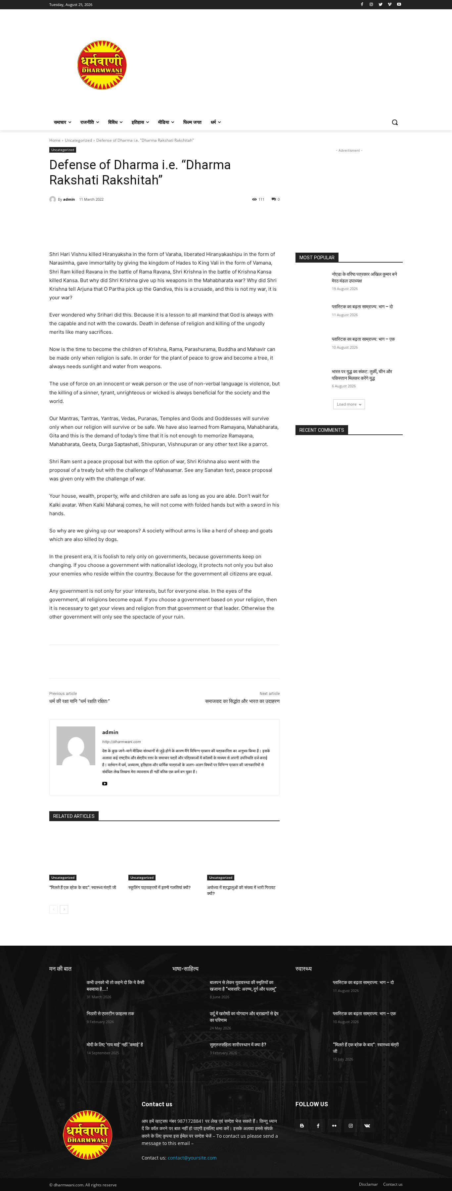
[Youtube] (399, 5)
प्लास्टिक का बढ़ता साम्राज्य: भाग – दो (362, 306)
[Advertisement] (279, 65)
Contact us (393, 1184)
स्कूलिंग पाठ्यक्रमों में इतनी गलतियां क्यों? (159, 887)
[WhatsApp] (140, 216)
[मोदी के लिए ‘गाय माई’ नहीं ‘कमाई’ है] (65, 1053)
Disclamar (368, 1184)
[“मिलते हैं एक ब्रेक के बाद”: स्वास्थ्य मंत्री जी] (85, 855)
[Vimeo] (389, 5)
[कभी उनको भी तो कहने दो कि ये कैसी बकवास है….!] (65, 990)
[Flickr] (334, 1125)
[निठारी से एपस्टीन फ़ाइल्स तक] (65, 1022)
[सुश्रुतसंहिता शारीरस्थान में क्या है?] (188, 1053)
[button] (395, 122)
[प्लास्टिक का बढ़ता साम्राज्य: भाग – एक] (311, 347)
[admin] (53, 199)
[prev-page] (53, 909)
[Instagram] (371, 5)
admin (69, 199)
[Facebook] (362, 5)
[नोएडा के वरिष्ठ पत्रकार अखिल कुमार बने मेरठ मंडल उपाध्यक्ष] (311, 282)
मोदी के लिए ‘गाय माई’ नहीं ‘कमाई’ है (115, 1044)
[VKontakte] (367, 1125)
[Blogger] (301, 1125)
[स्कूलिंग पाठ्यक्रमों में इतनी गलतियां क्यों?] (164, 855)
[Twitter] (380, 5)
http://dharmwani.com (121, 741)
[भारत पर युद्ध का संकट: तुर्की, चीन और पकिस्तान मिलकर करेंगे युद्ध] (311, 380)
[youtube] (104, 782)
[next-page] (64, 909)
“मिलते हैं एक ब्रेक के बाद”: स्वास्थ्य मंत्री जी (82, 887)
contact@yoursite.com (192, 1158)
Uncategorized (78, 140)
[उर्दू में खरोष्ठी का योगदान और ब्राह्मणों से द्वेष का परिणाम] (188, 1022)
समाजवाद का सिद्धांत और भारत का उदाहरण (242, 701)
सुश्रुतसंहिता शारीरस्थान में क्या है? (238, 1044)
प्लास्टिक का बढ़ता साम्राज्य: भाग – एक (363, 339)
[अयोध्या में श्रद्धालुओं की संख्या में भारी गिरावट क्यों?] (243, 855)
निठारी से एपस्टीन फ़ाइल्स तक (110, 1013)
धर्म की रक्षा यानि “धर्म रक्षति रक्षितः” (79, 701)
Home (55, 140)
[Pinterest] (125, 216)
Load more (347, 404)
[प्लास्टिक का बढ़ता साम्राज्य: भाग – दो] (311, 315)
